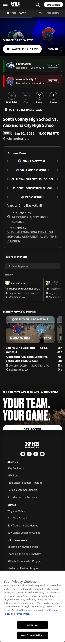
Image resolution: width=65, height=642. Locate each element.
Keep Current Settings (33, 635)
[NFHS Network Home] (15, 4)
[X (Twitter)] (29, 454)
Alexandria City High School (30, 219)
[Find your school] (37, 4)
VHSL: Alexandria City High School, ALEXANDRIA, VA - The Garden (32, 236)
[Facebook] (22, 454)
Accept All (32, 625)
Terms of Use (22, 613)
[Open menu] (5, 4)
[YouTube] (42, 454)
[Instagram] (35, 454)
